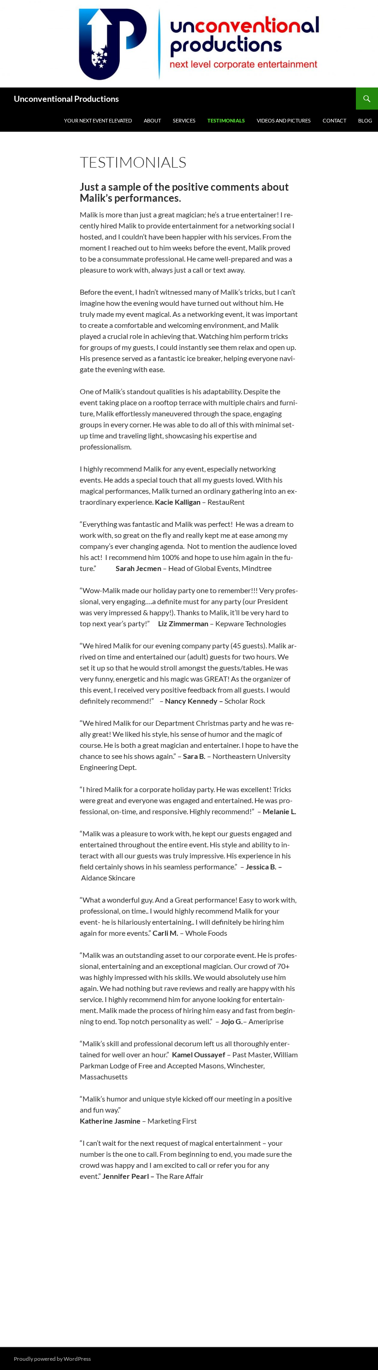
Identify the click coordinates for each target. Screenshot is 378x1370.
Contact (334, 120)
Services (184, 120)
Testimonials (226, 120)
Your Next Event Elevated (98, 120)
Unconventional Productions (66, 98)
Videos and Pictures (284, 120)
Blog (365, 120)
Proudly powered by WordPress (52, 1358)
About (152, 120)
